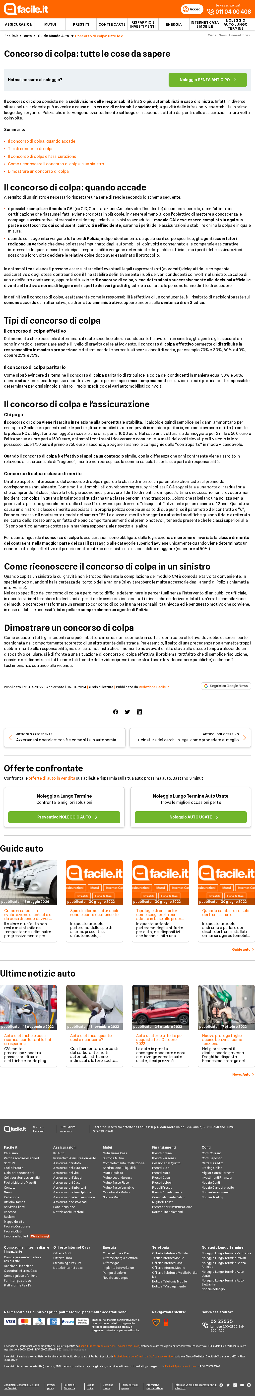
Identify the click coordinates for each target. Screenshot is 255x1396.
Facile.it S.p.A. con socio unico (181, 1366)
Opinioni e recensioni (19, 1173)
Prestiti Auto (161, 1168)
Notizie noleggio (213, 1289)
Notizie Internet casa (68, 1268)
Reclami (9, 1217)
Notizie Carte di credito (218, 1187)
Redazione (11, 1197)
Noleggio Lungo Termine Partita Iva (226, 1253)
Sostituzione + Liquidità (119, 1168)
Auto (28, 36)
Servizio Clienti (14, 1207)
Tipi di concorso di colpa (31, 148)
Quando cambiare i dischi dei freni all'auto (225, 912)
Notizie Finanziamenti (167, 1212)
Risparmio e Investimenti (143, 24)
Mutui (50, 24)
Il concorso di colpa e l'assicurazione (42, 156)
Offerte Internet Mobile (168, 1268)
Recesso (10, 1212)
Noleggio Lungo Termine (223, 1247)
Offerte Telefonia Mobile (170, 1253)
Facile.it (11, 36)
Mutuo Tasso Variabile (118, 1187)
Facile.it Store (13, 1168)
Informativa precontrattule (154, 1386)
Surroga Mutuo (113, 1158)
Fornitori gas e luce (17, 1280)
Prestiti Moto (161, 1173)
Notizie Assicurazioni (68, 1212)
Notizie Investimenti (216, 1192)
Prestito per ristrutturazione (172, 1207)
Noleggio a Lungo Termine (64, 796)
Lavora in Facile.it (26, 1236)
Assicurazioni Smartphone (72, 1192)
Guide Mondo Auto (53, 36)
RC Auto (58, 1153)
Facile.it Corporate (17, 1226)
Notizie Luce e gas (115, 1278)
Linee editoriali (239, 35)
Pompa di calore (114, 1273)
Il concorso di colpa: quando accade (41, 141)
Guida (212, 35)
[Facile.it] (26, 13)
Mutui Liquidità (113, 1173)
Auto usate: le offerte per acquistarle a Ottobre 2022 (159, 1039)
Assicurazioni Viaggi (67, 1177)
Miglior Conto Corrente (218, 1173)
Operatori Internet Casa (21, 1271)
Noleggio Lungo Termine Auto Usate (191, 796)
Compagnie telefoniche (21, 1276)
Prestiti (81, 24)
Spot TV (9, 1163)
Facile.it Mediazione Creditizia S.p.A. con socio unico (143, 1356)
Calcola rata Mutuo (116, 1192)
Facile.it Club (13, 1231)
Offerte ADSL (62, 1253)
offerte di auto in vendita (51, 778)
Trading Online (212, 1168)
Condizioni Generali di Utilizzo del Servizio (21, 1386)
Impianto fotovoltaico (118, 1268)
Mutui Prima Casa (115, 1153)
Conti (206, 1147)
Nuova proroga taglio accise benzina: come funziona (222, 1039)
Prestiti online (162, 1153)
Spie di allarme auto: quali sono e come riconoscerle (94, 912)
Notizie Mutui (112, 1197)
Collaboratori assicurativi (22, 1177)
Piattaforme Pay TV (17, 1285)
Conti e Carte (112, 24)
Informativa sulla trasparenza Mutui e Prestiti (196, 1386)
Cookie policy (90, 1386)
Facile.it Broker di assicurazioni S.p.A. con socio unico (109, 1345)
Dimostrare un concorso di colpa (38, 171)
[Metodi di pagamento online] (45, 1321)
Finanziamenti (164, 1147)
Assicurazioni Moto (67, 1163)
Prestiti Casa (161, 1177)
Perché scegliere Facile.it (21, 1158)
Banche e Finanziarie (18, 1266)
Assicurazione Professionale (73, 1197)
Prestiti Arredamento (167, 1192)
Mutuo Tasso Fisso (116, 1182)
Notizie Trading (212, 1197)
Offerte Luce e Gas (116, 1253)
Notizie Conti (211, 1182)
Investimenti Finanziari (218, 1177)
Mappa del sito (14, 1221)
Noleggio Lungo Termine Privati (224, 1258)
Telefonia (160, 1247)
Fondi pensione (64, 1207)
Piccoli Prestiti (162, 1187)
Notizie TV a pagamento (169, 1286)
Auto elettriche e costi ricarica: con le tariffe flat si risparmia (28, 1039)
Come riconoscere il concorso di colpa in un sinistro (56, 164)
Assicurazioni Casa (66, 1182)
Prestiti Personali (164, 1158)
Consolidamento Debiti (168, 1197)
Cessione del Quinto (166, 1163)
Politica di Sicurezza (69, 1386)
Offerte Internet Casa (71, 1247)
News (223, 35)
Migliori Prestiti (162, 1202)
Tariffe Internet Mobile (168, 1258)
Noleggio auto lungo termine (236, 24)
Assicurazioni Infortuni (69, 1187)
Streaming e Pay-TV (67, 1263)
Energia (174, 24)
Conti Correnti (212, 1153)
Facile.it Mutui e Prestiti (20, 1182)
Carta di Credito (213, 1163)
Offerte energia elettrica (120, 1258)
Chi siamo (11, 1153)
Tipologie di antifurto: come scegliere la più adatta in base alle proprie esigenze (160, 916)
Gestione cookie (108, 1386)
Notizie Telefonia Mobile (169, 1281)
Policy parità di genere (130, 1386)
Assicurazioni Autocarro (70, 1168)
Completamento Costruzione (123, 1163)
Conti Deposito (212, 1158)
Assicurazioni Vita (66, 1173)
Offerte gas (111, 1263)
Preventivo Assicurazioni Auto (74, 1158)
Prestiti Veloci (162, 1182)
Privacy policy (51, 1386)
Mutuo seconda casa (117, 1177)
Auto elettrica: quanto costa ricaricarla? (91, 1037)
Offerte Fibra (62, 1258)
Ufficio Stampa (14, 1202)
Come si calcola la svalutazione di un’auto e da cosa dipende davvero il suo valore (28, 916)
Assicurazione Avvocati (70, 1202)
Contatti (9, 1187)
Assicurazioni (19, 24)
